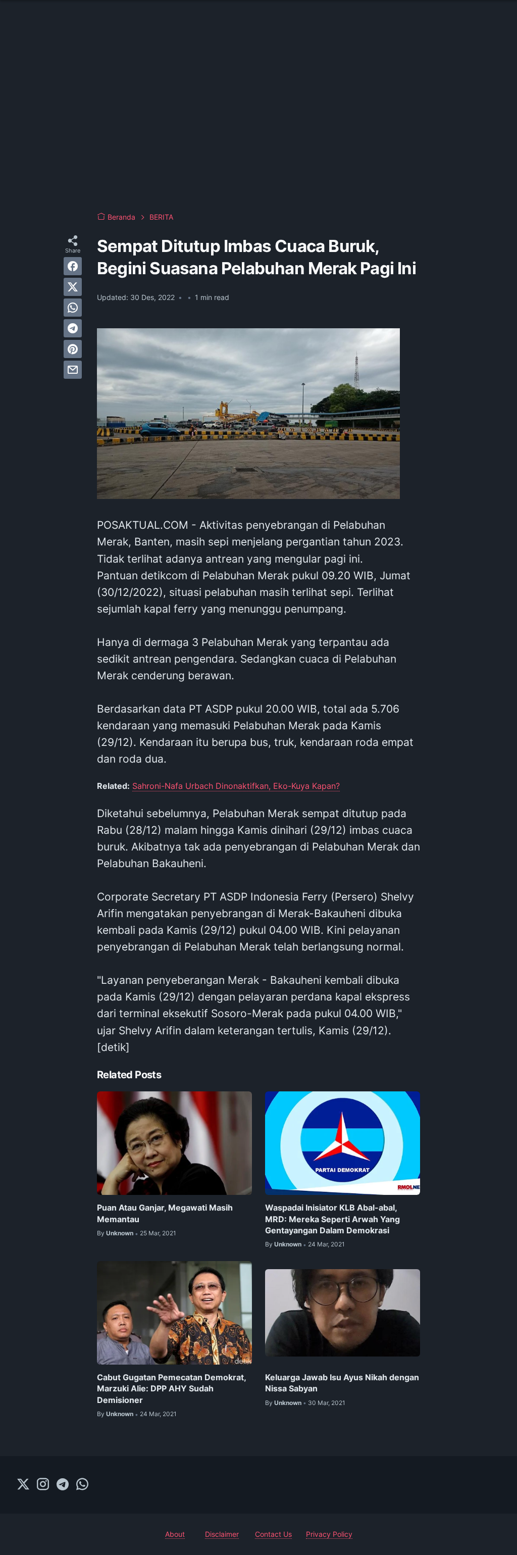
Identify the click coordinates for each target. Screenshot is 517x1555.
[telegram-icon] (63, 1484)
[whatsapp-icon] (82, 1484)
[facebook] (73, 266)
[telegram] (73, 328)
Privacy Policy (329, 1534)
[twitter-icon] (23, 1484)
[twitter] (73, 287)
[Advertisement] (258, 121)
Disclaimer (222, 1534)
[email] (73, 370)
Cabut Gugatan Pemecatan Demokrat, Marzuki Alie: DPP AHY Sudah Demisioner (171, 1388)
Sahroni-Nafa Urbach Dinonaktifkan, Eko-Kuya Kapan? (236, 786)
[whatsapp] (73, 307)
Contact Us (273, 1534)
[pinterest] (73, 349)
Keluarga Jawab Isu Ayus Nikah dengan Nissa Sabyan (342, 1382)
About (175, 1534)
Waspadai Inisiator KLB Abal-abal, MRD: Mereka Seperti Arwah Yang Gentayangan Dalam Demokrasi (332, 1218)
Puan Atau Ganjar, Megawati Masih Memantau (165, 1213)
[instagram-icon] (43, 1484)
